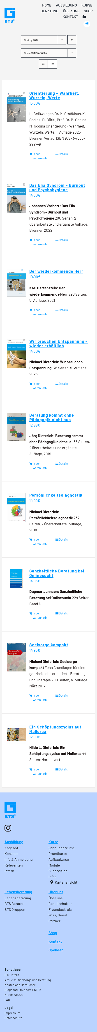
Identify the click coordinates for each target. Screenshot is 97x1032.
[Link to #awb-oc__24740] (86, 24)
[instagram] (8, 828)
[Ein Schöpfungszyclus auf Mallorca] (16, 734)
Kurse (53, 841)
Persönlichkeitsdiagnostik (56, 495)
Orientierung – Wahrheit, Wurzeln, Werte (54, 95)
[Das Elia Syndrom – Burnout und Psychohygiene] (16, 198)
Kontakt (55, 941)
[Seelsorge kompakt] (16, 657)
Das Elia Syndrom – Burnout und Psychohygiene (57, 187)
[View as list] (52, 64)
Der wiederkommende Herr (56, 271)
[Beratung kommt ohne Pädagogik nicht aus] (16, 427)
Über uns (55, 891)
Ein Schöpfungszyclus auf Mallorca (55, 729)
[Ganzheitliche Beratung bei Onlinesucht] (16, 578)
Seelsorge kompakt (48, 644)
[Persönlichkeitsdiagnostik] (16, 507)
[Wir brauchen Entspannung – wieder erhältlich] (16, 353)
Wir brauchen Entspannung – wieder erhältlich (58, 343)
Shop (52, 932)
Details (63, 154)
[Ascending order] (71, 39)
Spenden (55, 950)
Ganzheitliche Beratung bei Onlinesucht (56, 573)
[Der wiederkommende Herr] (16, 283)
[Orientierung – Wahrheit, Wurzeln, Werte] (16, 106)
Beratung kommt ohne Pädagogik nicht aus (51, 417)
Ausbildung (14, 841)
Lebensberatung (18, 891)
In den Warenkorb (40, 156)
